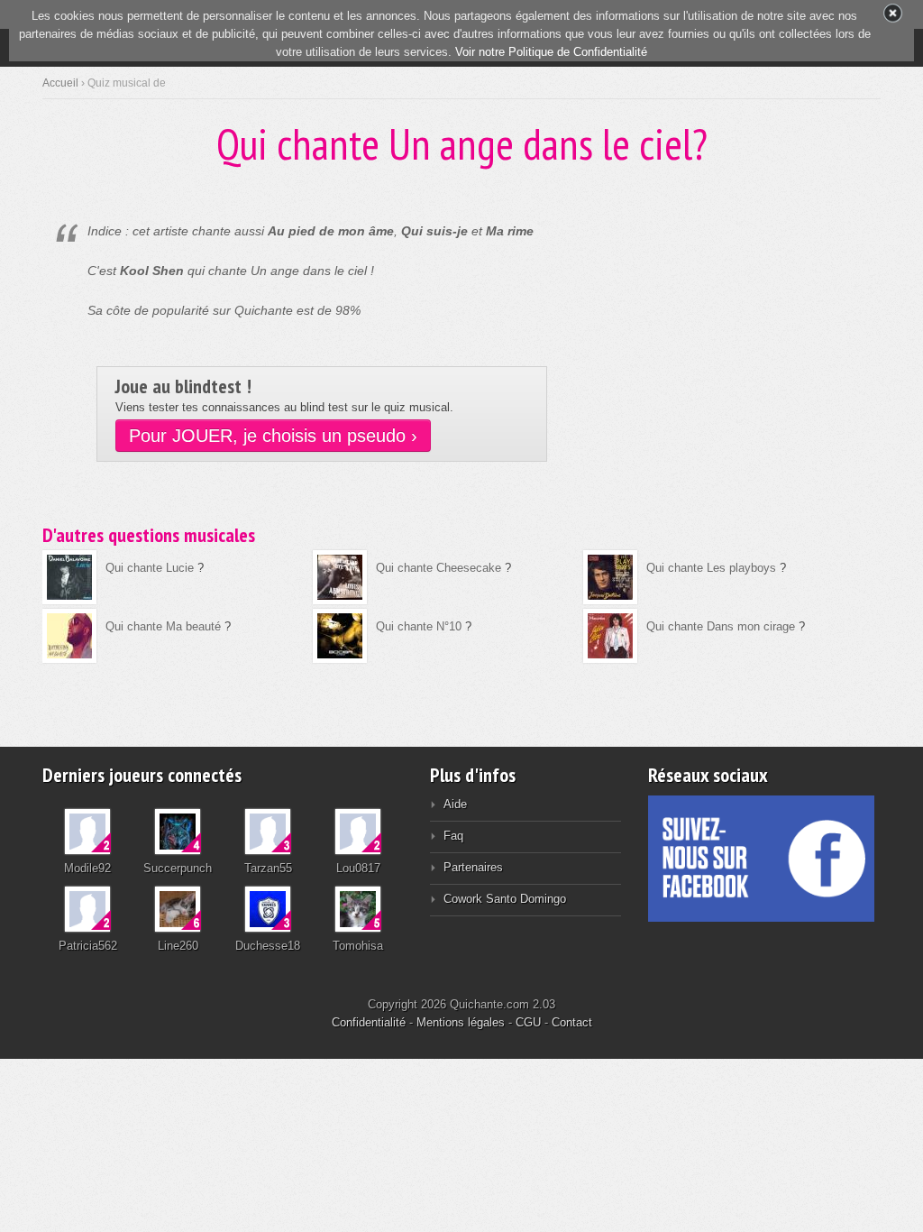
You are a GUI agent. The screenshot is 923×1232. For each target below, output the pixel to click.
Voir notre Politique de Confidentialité (551, 52)
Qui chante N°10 (419, 626)
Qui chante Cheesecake (438, 568)
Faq (453, 835)
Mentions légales (460, 1022)
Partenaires (473, 867)
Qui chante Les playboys (711, 568)
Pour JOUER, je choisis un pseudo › (273, 436)
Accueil (60, 83)
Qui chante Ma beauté (163, 626)
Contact (572, 1022)
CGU (528, 1022)
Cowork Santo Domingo (504, 899)
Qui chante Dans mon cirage (720, 626)
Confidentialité (369, 1022)
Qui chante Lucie (149, 568)
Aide (455, 804)
